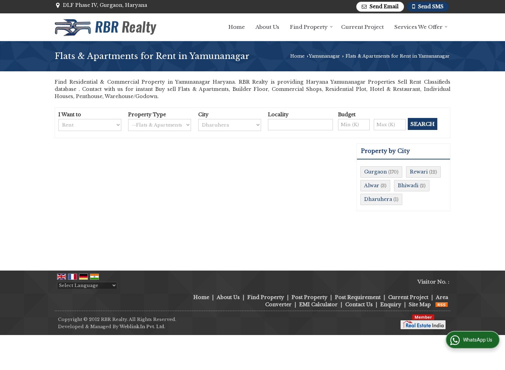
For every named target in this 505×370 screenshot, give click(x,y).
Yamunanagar (324, 56)
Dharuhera (378, 199)
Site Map (420, 304)
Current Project (362, 27)
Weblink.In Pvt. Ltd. (142, 326)
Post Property (309, 297)
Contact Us (359, 304)
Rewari (419, 172)
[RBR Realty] (106, 27)
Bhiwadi (408, 185)
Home (236, 27)
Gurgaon (375, 172)
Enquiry (390, 304)
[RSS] (442, 304)
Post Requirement (358, 297)
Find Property (309, 27)
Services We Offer (418, 27)
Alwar (371, 185)
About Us (267, 27)
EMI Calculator (318, 304)
